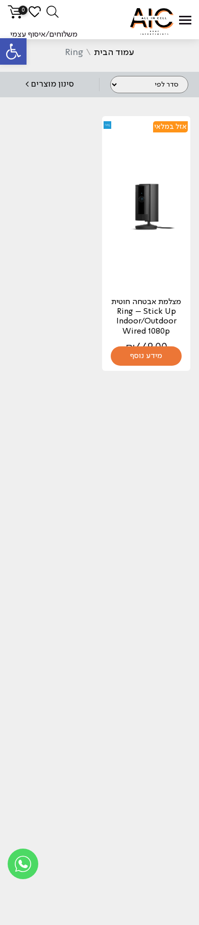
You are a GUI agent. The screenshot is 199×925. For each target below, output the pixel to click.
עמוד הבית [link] (114, 52)
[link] (13, 51)
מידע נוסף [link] (146, 356)
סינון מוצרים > (49, 84)
